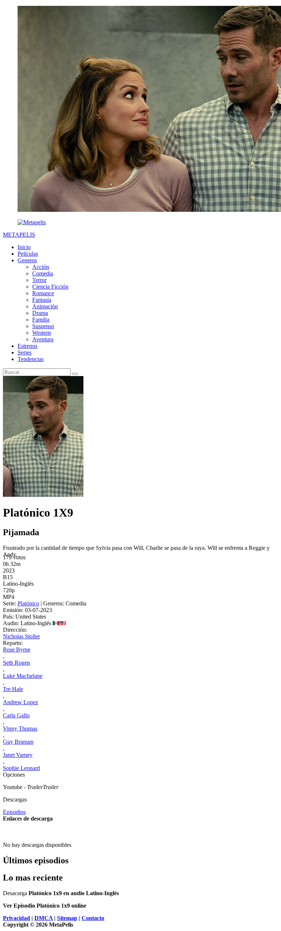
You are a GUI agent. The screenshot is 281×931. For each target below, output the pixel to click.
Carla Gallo (16, 715)
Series (24, 352)
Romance (43, 293)
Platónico (28, 603)
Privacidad (16, 918)
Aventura (42, 339)
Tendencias (31, 359)
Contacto (93, 918)
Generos (27, 260)
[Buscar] (75, 374)
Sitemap (67, 918)
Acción (40, 267)
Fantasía (41, 300)
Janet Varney (18, 755)
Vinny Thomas (20, 728)
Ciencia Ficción (50, 287)
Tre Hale (13, 689)
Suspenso (43, 326)
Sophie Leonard (21, 768)
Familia (40, 319)
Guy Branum (18, 742)
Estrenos (27, 346)
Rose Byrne (16, 649)
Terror (39, 280)
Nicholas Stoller (21, 636)
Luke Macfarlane (22, 676)
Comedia (42, 273)
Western (41, 333)
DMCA (43, 918)
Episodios (14, 812)
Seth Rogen (16, 663)
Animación (45, 306)
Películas (28, 254)
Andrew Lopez (20, 702)
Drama (40, 313)
